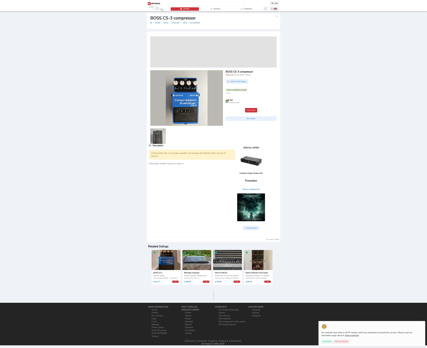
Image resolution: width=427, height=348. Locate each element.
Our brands (190, 330)
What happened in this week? (232, 321)
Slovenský (235, 341)
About (154, 309)
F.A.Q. (154, 321)
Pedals (166, 23)
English (212, 341)
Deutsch (189, 341)
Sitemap (155, 324)
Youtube (255, 312)
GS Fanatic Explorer (227, 324)
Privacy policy (158, 327)
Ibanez (188, 318)
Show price (251, 110)
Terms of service (159, 330)
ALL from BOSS (195, 23)
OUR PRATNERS (159, 333)
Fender (188, 312)
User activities (224, 318)
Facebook (256, 309)
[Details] (277, 16)
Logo (154, 318)
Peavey (188, 324)
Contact (155, 336)
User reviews (224, 315)
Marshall (189, 321)
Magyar (223, 341)
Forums (221, 312)
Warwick (189, 327)
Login (276, 3)
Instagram (256, 315)
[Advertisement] (213, 52)
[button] (274, 8)
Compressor (176, 23)
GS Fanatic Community (228, 309)
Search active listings (238, 81)
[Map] (227, 101)
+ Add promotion (251, 228)
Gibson (188, 315)
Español (201, 341)
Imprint (155, 312)
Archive (188, 333)
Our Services (157, 315)
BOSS (185, 23)
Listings (157, 23)
